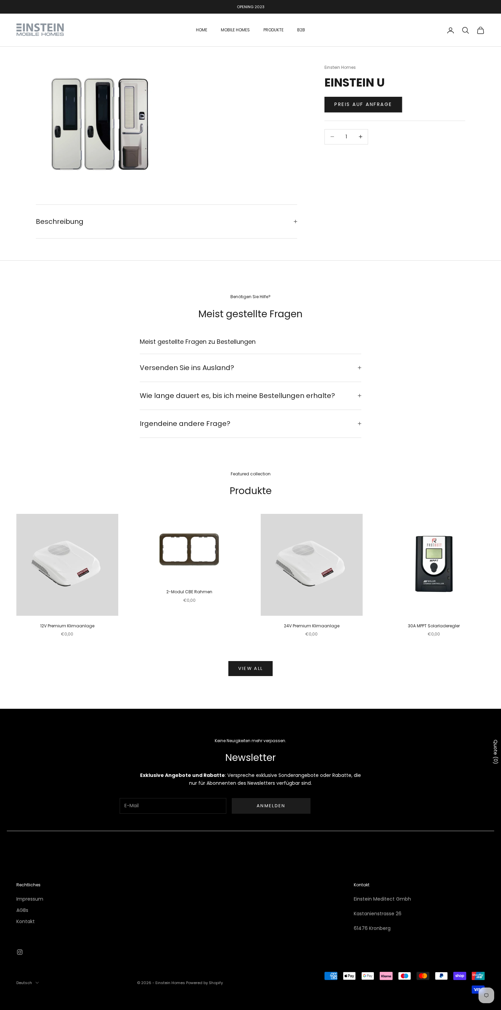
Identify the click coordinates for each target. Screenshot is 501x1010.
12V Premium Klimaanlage (67, 626)
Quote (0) (495, 751)
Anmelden (271, 805)
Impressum (29, 899)
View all (250, 668)
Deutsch (24, 982)
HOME (201, 30)
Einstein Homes (340, 67)
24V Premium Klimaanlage (311, 626)
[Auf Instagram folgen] (19, 952)
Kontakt (25, 921)
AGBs (22, 910)
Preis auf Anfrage (363, 104)
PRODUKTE (273, 30)
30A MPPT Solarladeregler (434, 626)
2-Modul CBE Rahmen (189, 592)
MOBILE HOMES (235, 30)
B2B (301, 30)
